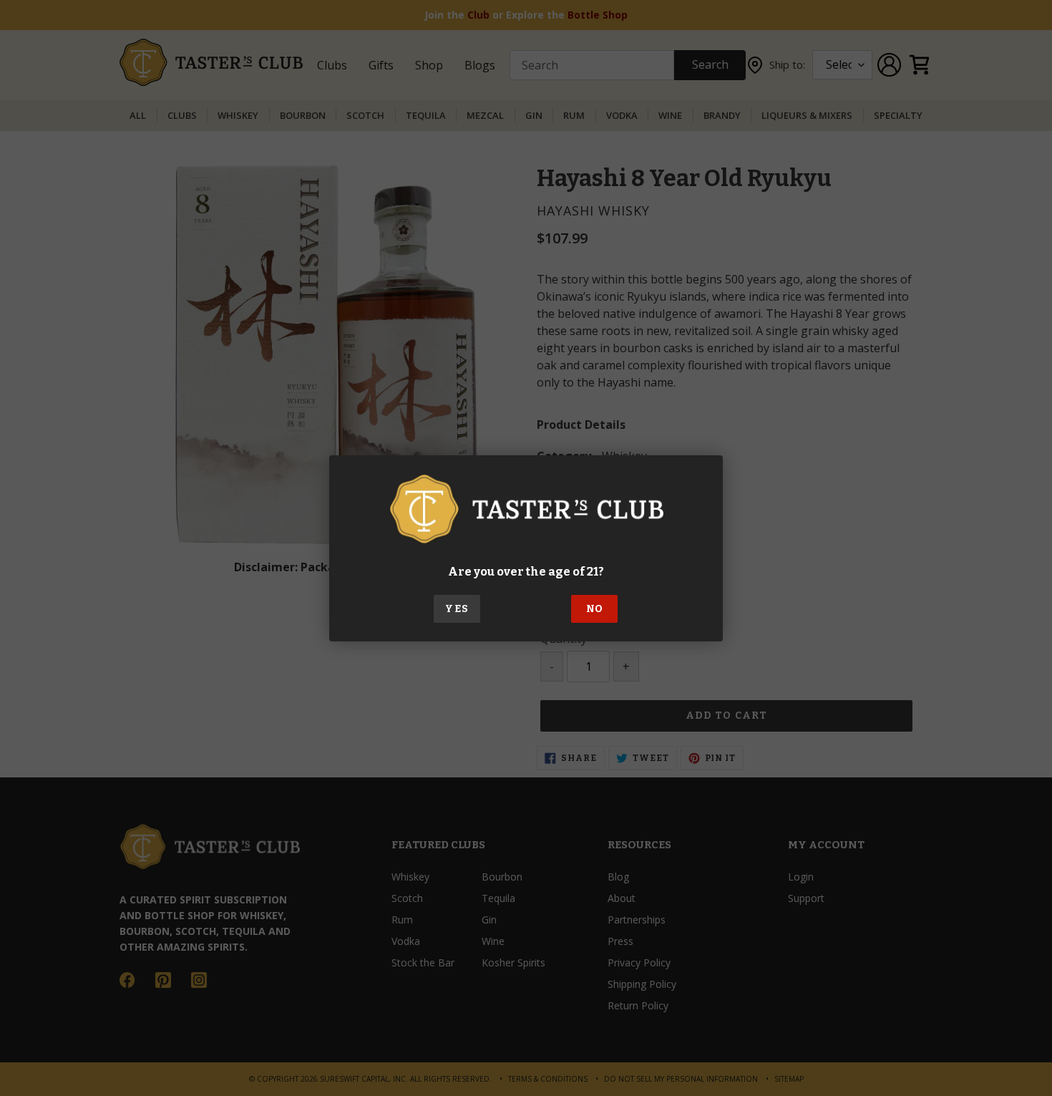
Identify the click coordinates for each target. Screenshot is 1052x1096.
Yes (456, 609)
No (594, 609)
